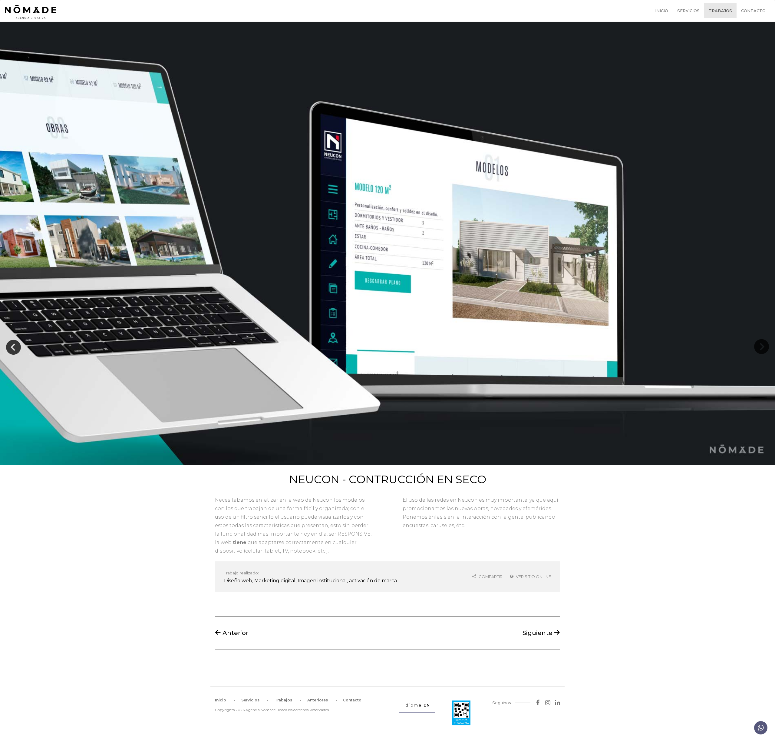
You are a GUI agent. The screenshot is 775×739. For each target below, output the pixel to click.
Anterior (234, 632)
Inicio (661, 10)
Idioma (417, 705)
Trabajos (720, 10)
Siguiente (538, 632)
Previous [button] (13, 342)
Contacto (753, 10)
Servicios (688, 10)
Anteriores (317, 700)
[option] (387, 243)
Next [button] (761, 342)
